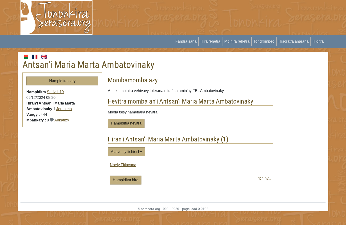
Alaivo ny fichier (124, 152)
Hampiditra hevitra (126, 123)
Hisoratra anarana (293, 41)
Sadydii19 (55, 92)
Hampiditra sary (62, 81)
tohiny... (264, 178)
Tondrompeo (263, 41)
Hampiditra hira (125, 180)
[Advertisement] (184, 10)
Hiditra (318, 41)
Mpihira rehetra (236, 41)
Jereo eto (64, 109)
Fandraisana (186, 41)
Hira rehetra (210, 41)
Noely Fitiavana (123, 165)
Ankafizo (61, 120)
